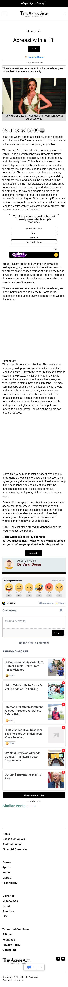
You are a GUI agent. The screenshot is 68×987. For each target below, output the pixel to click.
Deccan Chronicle (13, 839)
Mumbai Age (10, 901)
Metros (6, 877)
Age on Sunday (37, 3)
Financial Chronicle (14, 849)
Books (6, 862)
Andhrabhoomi (11, 844)
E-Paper (7, 934)
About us (8, 911)
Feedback (8, 939)
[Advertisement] (34, 330)
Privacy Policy (11, 944)
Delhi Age (8, 895)
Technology (9, 882)
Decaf (6, 906)
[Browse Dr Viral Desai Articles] (9, 564)
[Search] (64, 14)
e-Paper (24, 3)
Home (6, 834)
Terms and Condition (15, 929)
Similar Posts (13, 806)
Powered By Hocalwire (12, 980)
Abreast (33, 553)
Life (34, 49)
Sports (6, 867)
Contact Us (9, 950)
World (6, 872)
